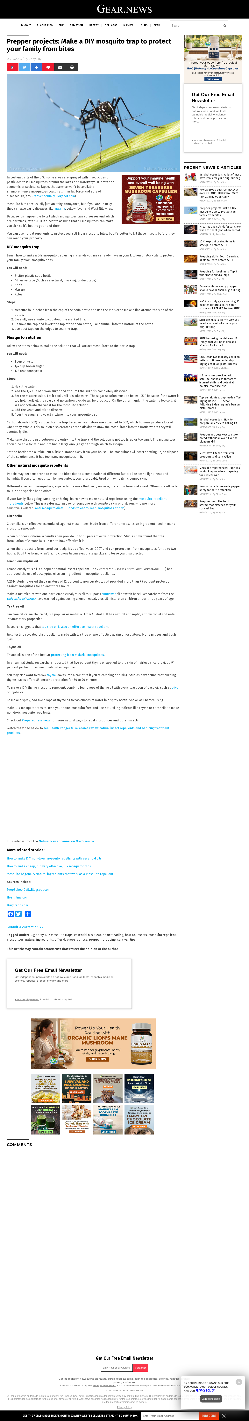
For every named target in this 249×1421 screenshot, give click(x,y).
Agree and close (211, 1398)
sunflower (109, 594)
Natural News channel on (67, 841)
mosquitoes (15, 939)
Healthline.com (17, 897)
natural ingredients (39, 939)
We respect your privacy (104, 1385)
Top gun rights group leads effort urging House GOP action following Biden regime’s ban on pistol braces (220, 403)
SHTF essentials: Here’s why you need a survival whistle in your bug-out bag (219, 323)
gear (156, 25)
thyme (51, 675)
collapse (111, 25)
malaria (59, 208)
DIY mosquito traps (59, 935)
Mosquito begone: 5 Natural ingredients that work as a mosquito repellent (60, 874)
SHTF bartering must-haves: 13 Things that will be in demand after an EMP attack (218, 342)
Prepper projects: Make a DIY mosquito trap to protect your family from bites (218, 212)
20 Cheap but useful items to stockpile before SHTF (217, 243)
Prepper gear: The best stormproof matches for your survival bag (217, 505)
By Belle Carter (221, 201)
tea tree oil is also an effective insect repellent (75, 627)
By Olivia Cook (221, 294)
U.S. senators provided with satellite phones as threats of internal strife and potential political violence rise (217, 381)
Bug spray (37, 935)
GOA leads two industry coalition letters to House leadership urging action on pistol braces (219, 360)
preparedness (77, 939)
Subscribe (209, 1416)
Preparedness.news (36, 720)
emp (61, 25)
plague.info (45, 25)
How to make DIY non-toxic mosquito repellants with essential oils (54, 858)
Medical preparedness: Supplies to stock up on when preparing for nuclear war (219, 471)
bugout (26, 25)
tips (132, 939)
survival (129, 25)
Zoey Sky (35, 59)
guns (144, 25)
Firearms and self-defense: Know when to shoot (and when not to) (220, 228)
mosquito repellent (162, 935)
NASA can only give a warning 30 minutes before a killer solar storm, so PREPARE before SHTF (219, 305)
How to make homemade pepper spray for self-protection (219, 488)
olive (175, 687)
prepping (109, 939)
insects (142, 935)
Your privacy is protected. (27, 999)
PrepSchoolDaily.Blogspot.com (53, 196)
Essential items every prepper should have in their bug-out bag (219, 288)
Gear (97, 935)
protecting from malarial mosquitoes (77, 655)
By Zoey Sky (220, 182)
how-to (130, 935)
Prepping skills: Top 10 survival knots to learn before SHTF (219, 258)
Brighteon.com (17, 905)
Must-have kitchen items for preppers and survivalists (216, 454)
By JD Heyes (219, 390)
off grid (59, 939)
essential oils (83, 935)
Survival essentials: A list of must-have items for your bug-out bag (220, 176)
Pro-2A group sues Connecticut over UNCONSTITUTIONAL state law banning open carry (218, 193)
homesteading (113, 935)
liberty (94, 25)
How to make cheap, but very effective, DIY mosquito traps (49, 866)
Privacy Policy (124, 1407)
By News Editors (221, 368)
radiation (76, 25)
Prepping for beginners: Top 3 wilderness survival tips (218, 273)
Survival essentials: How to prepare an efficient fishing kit (218, 421)
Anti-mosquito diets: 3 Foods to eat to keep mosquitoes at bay (79, 508)
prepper (95, 939)
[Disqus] (93, 1199)
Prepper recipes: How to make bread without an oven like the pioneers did (218, 438)
